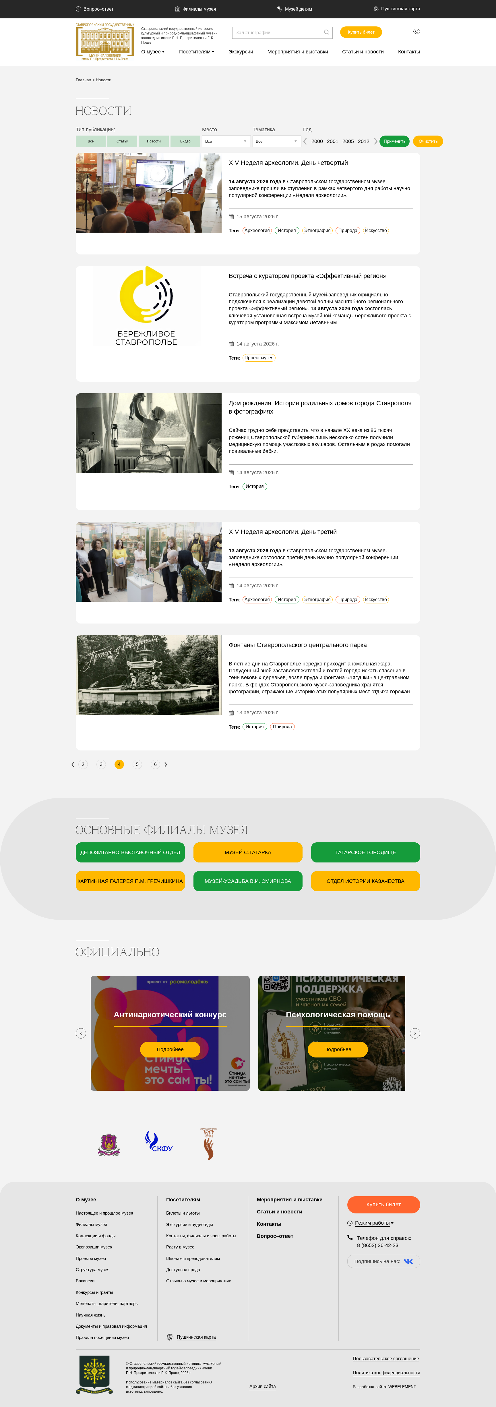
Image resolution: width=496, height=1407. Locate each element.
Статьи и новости (363, 52)
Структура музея (92, 1269)
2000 (317, 141)
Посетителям (194, 52)
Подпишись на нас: (377, 1261)
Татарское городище (365, 852)
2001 (332, 141)
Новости (154, 141)
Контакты (409, 52)
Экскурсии (240, 52)
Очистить (428, 141)
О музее (151, 52)
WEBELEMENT (401, 1386)
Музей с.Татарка (248, 852)
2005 (348, 141)
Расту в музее (180, 1246)
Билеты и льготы (183, 1213)
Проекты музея (91, 1258)
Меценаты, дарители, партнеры (107, 1303)
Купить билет (361, 32)
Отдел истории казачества (365, 881)
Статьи (122, 141)
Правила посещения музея (102, 1337)
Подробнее (170, 1049)
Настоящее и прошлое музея (104, 1213)
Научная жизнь (91, 1315)
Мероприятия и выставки (298, 52)
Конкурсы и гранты (94, 1292)
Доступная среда (183, 1269)
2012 (363, 141)
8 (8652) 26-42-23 (377, 1245)
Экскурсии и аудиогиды (189, 1224)
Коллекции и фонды (96, 1235)
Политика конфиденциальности (386, 1372)
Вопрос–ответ (98, 9)
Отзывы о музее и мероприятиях (198, 1280)
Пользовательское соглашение (386, 1358)
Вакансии (85, 1280)
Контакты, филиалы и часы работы (201, 1235)
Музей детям (298, 9)
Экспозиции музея (94, 1246)
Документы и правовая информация (111, 1326)
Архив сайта (262, 1386)
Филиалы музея (199, 9)
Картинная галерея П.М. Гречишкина (130, 881)
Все (91, 141)
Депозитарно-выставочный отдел (130, 852)
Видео (185, 141)
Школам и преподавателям (193, 1258)
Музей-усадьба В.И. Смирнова (248, 881)
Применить (395, 141)
